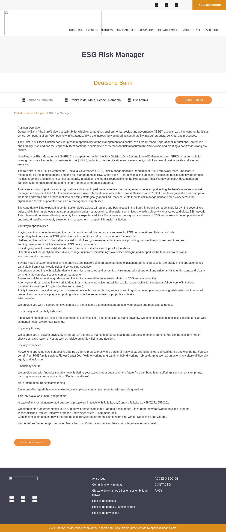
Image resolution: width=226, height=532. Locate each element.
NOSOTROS (76, 30)
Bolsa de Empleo (35, 113)
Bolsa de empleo (168, 30)
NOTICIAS (107, 30)
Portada (18, 113)
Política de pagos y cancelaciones (113, 506)
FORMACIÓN (146, 30)
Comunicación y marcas (107, 484)
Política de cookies (104, 500)
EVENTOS (92, 30)
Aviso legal (99, 478)
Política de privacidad (105, 512)
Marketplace (192, 30)
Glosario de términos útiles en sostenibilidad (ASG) (120, 492)
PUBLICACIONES (125, 30)
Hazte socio (212, 30)
